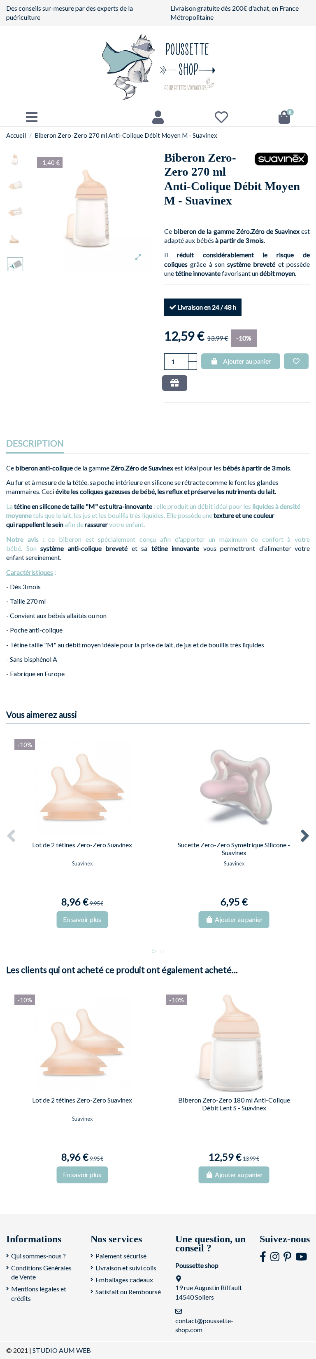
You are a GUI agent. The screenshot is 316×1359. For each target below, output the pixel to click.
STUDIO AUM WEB (62, 1350)
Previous (11, 836)
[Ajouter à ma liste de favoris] (296, 361)
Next (304, 836)
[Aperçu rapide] (88, 833)
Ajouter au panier (247, 361)
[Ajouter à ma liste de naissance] (174, 383)
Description (35, 443)
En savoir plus (82, 919)
